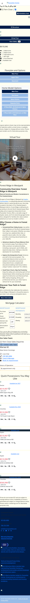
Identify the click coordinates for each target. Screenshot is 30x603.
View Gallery (14, 41)
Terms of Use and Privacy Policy (10, 561)
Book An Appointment (10, 360)
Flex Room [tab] (15, 95)
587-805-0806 (7, 356)
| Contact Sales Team (9, 345)
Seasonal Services (6, 539)
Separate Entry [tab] (15, 103)
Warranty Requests (7, 537)
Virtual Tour (15, 38)
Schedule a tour (24, 13)
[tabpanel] (15, 103)
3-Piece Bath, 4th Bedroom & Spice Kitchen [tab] (15, 108)
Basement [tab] (15, 81)
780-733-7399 (5, 525)
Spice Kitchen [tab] (15, 99)
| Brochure (15, 27)
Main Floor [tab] (15, 74)
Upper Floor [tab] (15, 77)
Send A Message (8, 358)
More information (6, 298)
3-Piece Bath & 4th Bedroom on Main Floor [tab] (15, 114)
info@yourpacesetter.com (8, 529)
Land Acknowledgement (8, 563)
